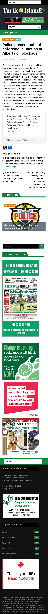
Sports (7, 548)
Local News (9, 543)
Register (10, 131)
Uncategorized (10, 554)
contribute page (9, 167)
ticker (18, 39)
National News (8, 39)
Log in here (29, 140)
